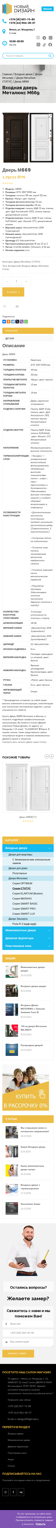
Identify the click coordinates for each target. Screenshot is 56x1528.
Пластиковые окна (18, 945)
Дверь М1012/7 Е (28, 817)
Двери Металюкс (18, 878)
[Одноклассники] (8, 321)
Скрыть (41, 1524)
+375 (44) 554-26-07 (22, 23)
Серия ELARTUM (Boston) (27, 893)
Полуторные (19, 873)
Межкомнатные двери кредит (33, 969)
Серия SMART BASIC (25, 903)
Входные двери (23, 74)
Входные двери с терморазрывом (30, 1187)
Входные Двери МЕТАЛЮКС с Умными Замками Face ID (33, 1008)
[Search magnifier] (50, 56)
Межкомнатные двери (20, 930)
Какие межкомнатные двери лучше (32, 1168)
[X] (17, 321)
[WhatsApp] (26, 321)
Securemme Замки (30, 1204)
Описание (11, 330)
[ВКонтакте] (4, 321)
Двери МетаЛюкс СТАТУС (27, 261)
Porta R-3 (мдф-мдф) (24, 924)
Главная (7, 74)
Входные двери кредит (33, 986)
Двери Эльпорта (18, 919)
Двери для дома (18, 868)
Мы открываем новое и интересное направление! (35, 1130)
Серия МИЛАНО (22, 898)
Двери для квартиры (20, 854)
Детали (9, 338)
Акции (11, 1459)
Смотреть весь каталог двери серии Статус (24, 742)
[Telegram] (13, 321)
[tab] (28, 331)
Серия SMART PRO (23, 908)
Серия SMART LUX (23, 914)
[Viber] (21, 321)
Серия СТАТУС (21, 888)
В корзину (12, 291)
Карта (43, 729)
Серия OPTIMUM (22, 883)
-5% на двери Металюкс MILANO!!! (34, 1028)
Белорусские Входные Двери (22, 265)
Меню (47, 9)
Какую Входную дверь (33, 1147)
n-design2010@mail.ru (27, 1419)
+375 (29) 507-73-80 (22, 19)
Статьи (11, 1465)
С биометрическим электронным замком (31, 861)
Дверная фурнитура (19, 938)
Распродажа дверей (32, 1045)
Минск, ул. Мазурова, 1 (22, 29)
